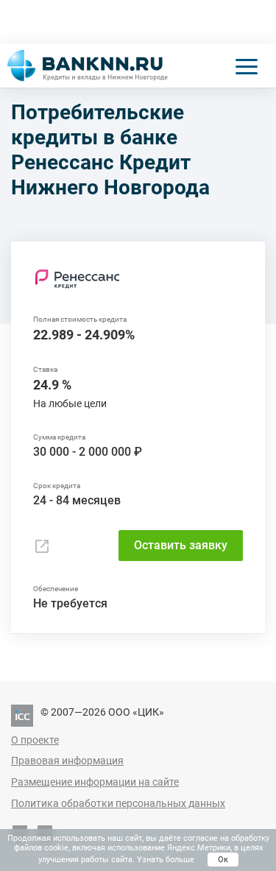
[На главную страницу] (87, 65)
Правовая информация (67, 760)
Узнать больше (165, 859)
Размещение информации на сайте (95, 782)
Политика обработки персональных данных (118, 803)
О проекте (35, 740)
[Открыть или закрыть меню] (246, 65)
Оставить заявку (180, 545)
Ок (223, 859)
